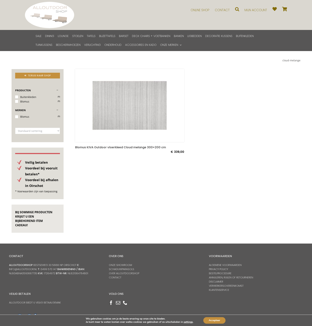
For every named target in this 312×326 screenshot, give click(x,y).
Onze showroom (120, 265)
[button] (237, 9)
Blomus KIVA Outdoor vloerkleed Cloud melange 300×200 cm (120, 147)
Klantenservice (219, 290)
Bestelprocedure (220, 273)
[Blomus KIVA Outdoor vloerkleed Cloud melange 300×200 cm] (129, 105)
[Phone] (125, 303)
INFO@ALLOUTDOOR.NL (23, 269)
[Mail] (118, 303)
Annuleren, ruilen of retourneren (231, 277)
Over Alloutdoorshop (124, 273)
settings (188, 322)
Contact (115, 277)
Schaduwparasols (121, 269)
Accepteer (214, 320)
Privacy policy (218, 269)
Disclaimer (216, 281)
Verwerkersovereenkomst (226, 286)
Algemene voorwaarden (225, 265)
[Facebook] (111, 303)
